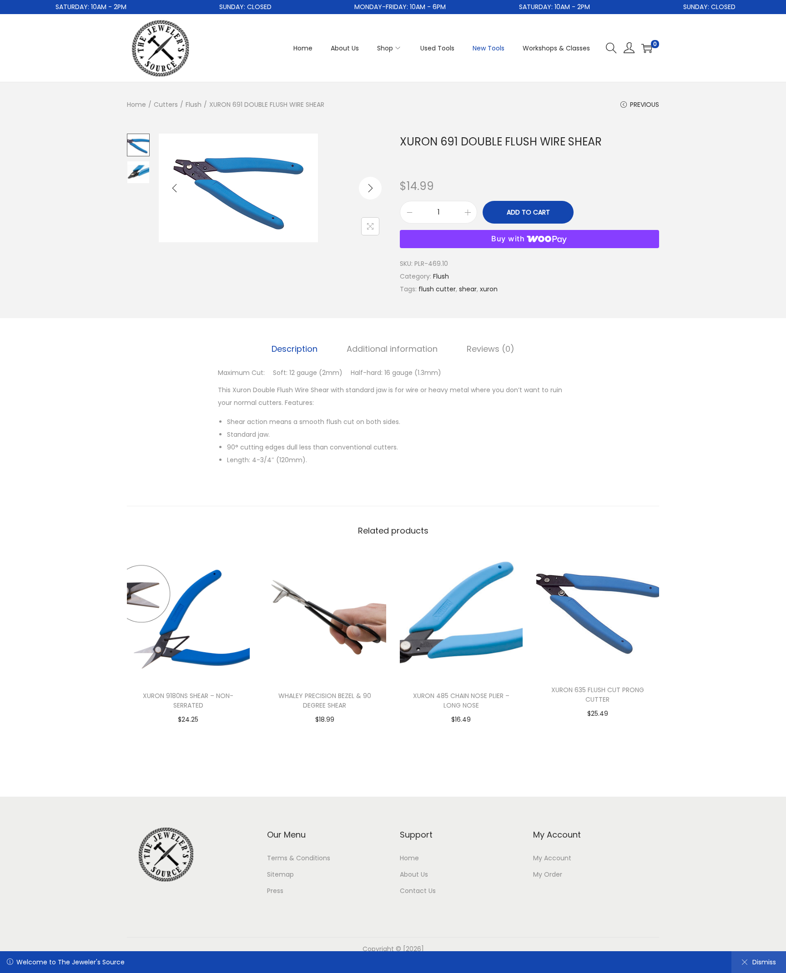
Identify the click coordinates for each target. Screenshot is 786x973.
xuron (489, 289)
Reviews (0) (490, 348)
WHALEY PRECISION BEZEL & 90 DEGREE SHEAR (324, 700)
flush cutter (437, 289)
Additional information (392, 348)
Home (136, 104)
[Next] (370, 188)
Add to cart (528, 212)
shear (468, 289)
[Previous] (174, 188)
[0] (646, 48)
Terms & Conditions (298, 858)
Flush (194, 104)
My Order (547, 874)
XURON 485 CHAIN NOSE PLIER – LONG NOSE (461, 700)
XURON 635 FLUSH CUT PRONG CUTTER (597, 694)
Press (275, 890)
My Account (552, 858)
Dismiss (764, 962)
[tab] (294, 349)
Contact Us (418, 890)
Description (294, 348)
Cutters (166, 104)
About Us (414, 874)
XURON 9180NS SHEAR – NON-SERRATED (188, 700)
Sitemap (280, 874)
